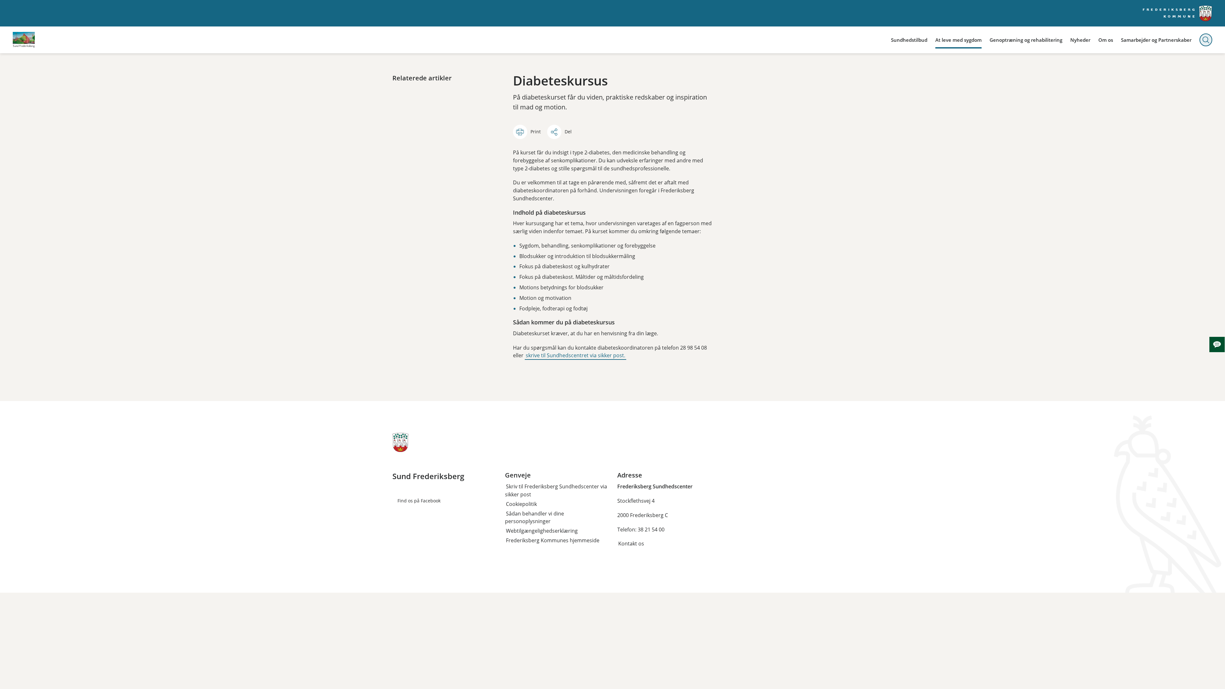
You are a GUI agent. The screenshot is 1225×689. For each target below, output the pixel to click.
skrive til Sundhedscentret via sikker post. (575, 355)
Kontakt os (631, 543)
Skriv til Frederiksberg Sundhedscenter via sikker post (556, 490)
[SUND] (24, 39)
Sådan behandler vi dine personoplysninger (534, 517)
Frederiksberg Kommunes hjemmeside (552, 540)
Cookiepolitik (521, 503)
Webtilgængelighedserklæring (542, 530)
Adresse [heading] (629, 475)
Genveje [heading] (518, 475)
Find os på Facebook (419, 501)
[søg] (1205, 39)
